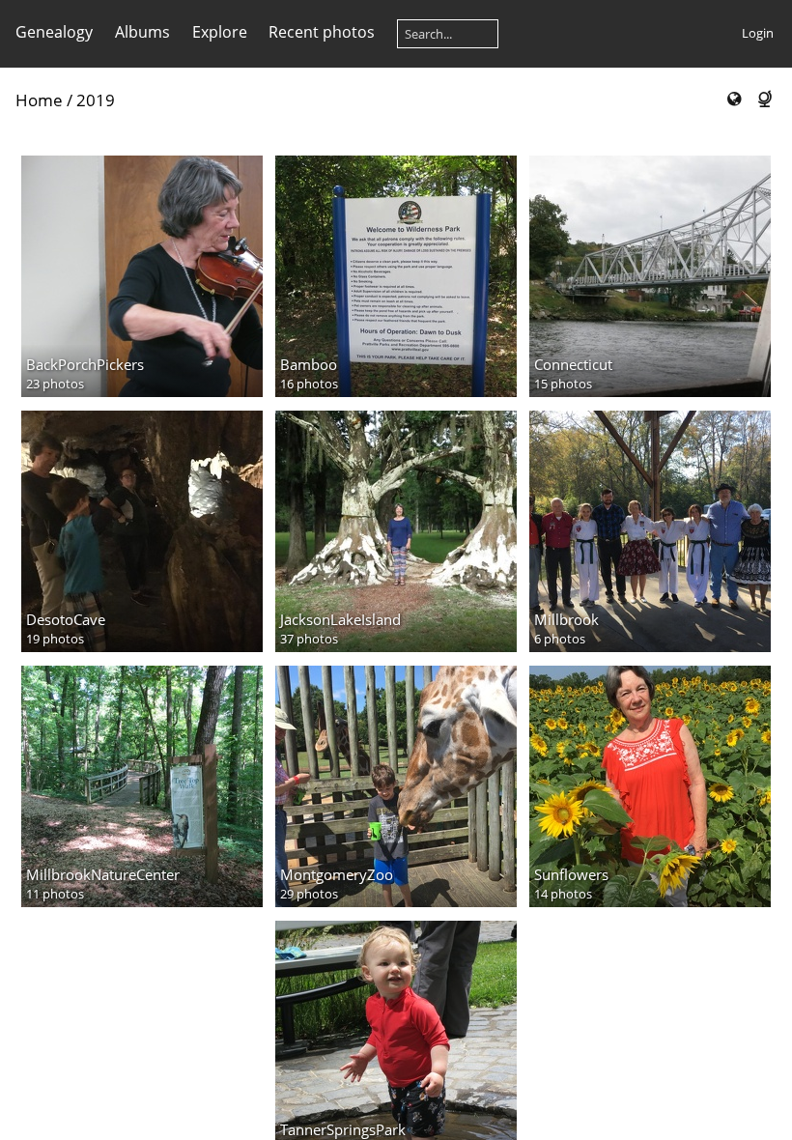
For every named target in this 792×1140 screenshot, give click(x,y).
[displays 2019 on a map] (734, 99)
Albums (142, 32)
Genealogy (54, 32)
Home (39, 100)
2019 (95, 100)
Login (758, 33)
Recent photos (322, 32)
